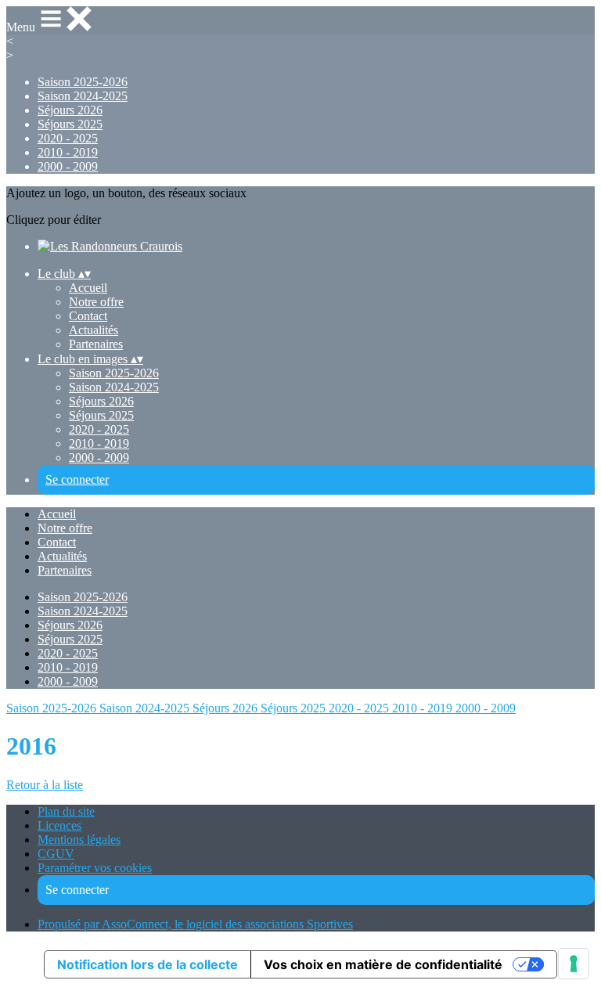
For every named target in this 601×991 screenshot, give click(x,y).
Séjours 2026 (70, 110)
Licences (59, 825)
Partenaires (96, 344)
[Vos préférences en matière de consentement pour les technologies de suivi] (573, 963)
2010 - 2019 (68, 152)
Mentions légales (79, 839)
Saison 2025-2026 (83, 81)
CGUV (56, 853)
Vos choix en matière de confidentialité (383, 964)
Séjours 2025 (70, 124)
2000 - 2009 (68, 166)
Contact (88, 316)
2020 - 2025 (68, 138)
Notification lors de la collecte (147, 964)
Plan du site (66, 811)
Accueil (88, 287)
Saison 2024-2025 (83, 96)
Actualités (93, 330)
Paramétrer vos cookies (95, 867)
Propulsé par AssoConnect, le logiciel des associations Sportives (195, 924)
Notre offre (96, 301)
